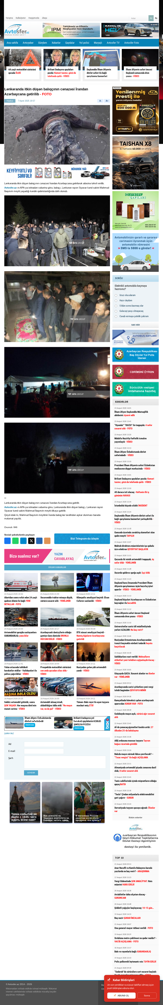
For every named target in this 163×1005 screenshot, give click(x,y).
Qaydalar (69, 42)
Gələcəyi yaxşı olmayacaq (131, 311)
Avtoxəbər (28, 44)
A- (100, 101)
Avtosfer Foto (131, 42)
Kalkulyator (21, 18)
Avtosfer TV (113, 42)
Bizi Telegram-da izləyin (85, 538)
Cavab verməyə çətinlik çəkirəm (134, 316)
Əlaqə (44, 18)
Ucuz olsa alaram (127, 295)
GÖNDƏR (31, 773)
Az (151, 18)
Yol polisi (84, 42)
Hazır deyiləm (126, 300)
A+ (107, 101)
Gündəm (42, 44)
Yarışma (9, 18)
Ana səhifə (12, 42)
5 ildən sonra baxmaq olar (131, 305)
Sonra (147, 995)
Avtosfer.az (10, 187)
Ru (156, 18)
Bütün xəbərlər (135, 817)
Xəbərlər (56, 42)
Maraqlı (98, 44)
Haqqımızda (33, 18)
